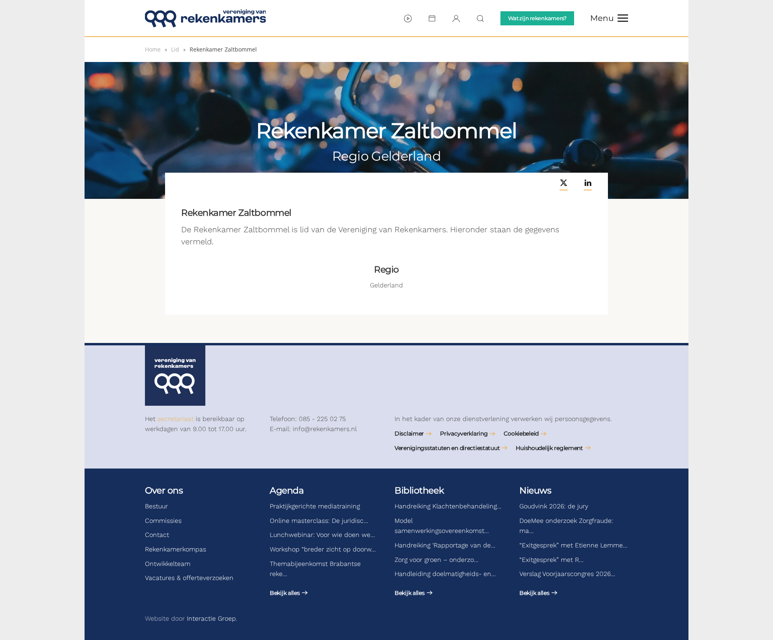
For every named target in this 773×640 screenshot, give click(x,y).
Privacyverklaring (464, 433)
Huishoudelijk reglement (549, 448)
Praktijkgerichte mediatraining (315, 506)
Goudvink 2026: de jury (553, 506)
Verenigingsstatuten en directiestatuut (447, 448)
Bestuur (156, 506)
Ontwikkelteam (167, 564)
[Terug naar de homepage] (205, 18)
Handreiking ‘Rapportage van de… (445, 545)
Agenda (287, 490)
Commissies (163, 520)
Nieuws (535, 490)
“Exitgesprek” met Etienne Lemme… (573, 545)
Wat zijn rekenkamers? (537, 18)
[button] (609, 18)
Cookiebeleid (521, 433)
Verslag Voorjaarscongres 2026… (567, 574)
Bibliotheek (419, 490)
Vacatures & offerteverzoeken (189, 578)
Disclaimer (409, 433)
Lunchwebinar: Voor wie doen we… (322, 535)
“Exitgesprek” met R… (551, 560)
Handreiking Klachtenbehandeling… (448, 506)
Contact (157, 535)
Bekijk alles (285, 593)
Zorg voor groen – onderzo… (436, 560)
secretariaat (175, 419)
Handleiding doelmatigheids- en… (445, 574)
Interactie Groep (211, 618)
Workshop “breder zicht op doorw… (323, 549)
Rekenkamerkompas (175, 549)
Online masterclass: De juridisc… (319, 520)
